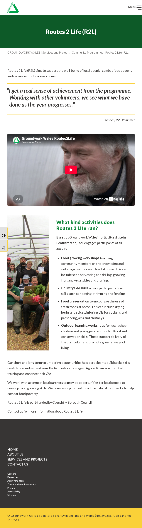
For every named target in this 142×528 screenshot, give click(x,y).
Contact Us (17, 464)
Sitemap (11, 495)
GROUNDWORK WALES (23, 52)
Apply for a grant (15, 480)
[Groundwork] (11, 7)
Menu (132, 7)
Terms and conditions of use (21, 484)
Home (12, 449)
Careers (11, 473)
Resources (12, 477)
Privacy (11, 487)
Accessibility (13, 491)
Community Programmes (87, 52)
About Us (15, 454)
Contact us (15, 411)
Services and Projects (56, 52)
